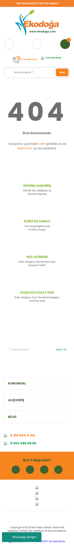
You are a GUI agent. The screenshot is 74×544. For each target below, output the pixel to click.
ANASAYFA (24, 148)
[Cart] (65, 44)
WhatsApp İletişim (24, 537)
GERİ (42, 144)
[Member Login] (37, 44)
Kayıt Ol (61, 349)
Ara (62, 72)
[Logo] (37, 23)
